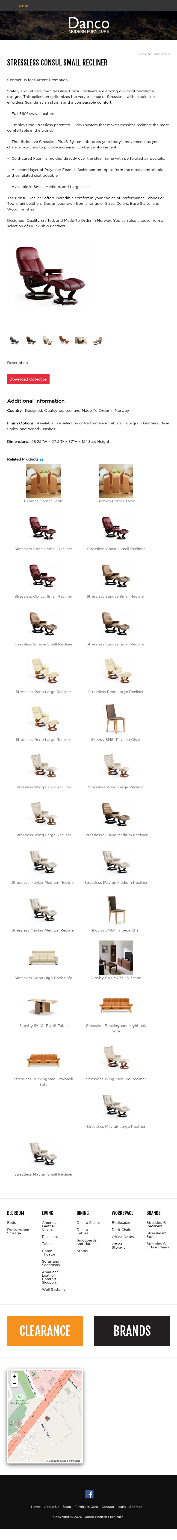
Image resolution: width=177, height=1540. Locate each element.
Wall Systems (53, 1289)
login (122, 1507)
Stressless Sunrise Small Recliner (116, 596)
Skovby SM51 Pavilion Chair (116, 739)
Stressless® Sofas (156, 1235)
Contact (107, 1507)
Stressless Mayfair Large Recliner (115, 1126)
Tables (47, 1244)
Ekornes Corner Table (43, 501)
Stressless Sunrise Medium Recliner (116, 835)
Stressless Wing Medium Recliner (116, 1079)
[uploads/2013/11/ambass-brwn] (65, 341)
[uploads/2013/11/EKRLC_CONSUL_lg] (32, 341)
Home (36, 1507)
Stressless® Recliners (156, 1224)
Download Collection (28, 379)
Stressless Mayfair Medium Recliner (43, 882)
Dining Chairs (88, 1223)
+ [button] (14, 1376)
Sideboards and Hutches (87, 1242)
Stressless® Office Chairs (158, 1245)
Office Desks (123, 1237)
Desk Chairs (122, 1230)
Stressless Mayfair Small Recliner (43, 1174)
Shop (67, 1507)
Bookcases (121, 1223)
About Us (51, 1507)
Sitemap (135, 1507)
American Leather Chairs (50, 1226)
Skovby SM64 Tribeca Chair (116, 930)
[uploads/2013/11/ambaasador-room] (81, 341)
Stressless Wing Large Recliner (43, 787)
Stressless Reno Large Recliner (43, 692)
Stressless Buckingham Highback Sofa (116, 1028)
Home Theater (48, 1252)
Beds (11, 1223)
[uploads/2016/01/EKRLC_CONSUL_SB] (98, 341)
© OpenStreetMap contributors (63, 1460)
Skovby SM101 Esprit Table (43, 1025)
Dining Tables (82, 1231)
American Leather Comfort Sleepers (50, 1277)
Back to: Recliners (154, 54)
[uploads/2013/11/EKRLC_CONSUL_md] (15, 341)
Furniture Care (86, 1507)
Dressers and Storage (18, 1231)
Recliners (50, 1237)
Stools (82, 1251)
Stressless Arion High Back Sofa (43, 978)
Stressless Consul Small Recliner (43, 549)
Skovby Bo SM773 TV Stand (116, 978)
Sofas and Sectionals (51, 1263)
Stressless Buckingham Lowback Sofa (43, 1081)
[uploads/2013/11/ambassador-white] (48, 341)
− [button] (14, 1384)
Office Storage (119, 1245)
